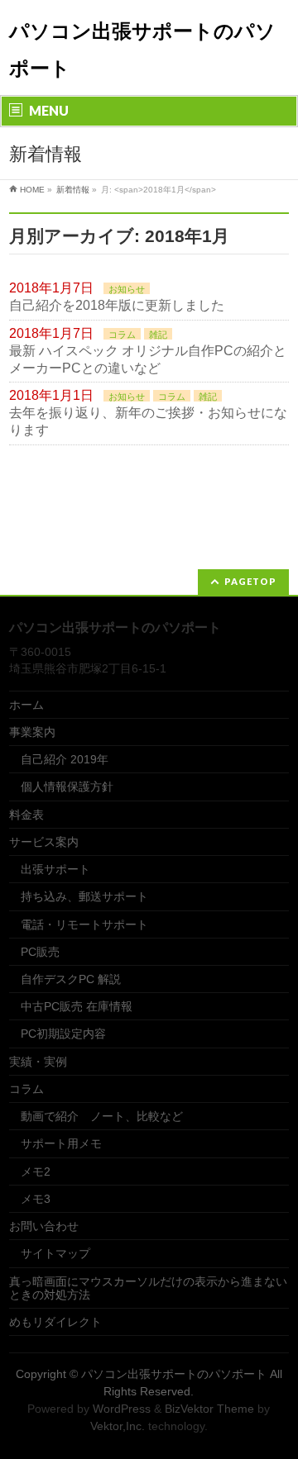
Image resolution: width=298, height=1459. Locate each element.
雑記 (158, 335)
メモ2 (35, 1171)
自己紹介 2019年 (64, 759)
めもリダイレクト (55, 1321)
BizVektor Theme (209, 1408)
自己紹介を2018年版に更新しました (116, 305)
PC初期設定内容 (63, 1033)
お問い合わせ (44, 1226)
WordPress (122, 1408)
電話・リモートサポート (84, 924)
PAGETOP (250, 581)
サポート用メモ (61, 1143)
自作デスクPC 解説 (71, 979)
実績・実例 (38, 1061)
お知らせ (126, 289)
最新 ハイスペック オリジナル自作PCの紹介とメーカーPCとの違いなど (147, 359)
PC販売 (40, 951)
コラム (122, 335)
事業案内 (32, 732)
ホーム (26, 704)
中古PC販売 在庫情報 (76, 1006)
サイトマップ (55, 1253)
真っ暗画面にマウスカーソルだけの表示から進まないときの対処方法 (148, 1288)
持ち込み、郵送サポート (84, 896)
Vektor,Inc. (117, 1426)
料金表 (26, 814)
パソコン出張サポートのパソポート (174, 1374)
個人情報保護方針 (67, 786)
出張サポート (55, 869)
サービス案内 (44, 841)
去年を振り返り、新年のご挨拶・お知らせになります (148, 421)
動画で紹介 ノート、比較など (102, 1116)
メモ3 (35, 1198)
